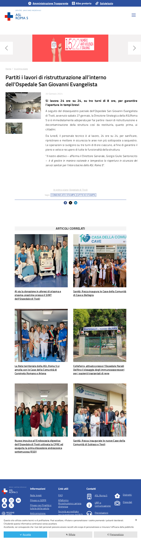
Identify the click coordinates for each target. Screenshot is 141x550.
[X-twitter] (11, 505)
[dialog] (70, 532)
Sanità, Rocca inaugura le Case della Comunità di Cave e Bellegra (99, 293)
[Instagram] (11, 500)
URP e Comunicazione (103, 504)
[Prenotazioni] (89, 514)
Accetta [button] (27, 534)
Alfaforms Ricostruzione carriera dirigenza (69, 503)
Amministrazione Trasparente (50, 3)
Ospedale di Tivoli (78, 190)
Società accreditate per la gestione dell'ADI (70, 513)
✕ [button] (136, 520)
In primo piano (61, 190)
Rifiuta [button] (72, 534)
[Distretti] (117, 496)
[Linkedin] (18, 500)
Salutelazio (106, 3)
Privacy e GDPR (38, 500)
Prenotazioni (101, 513)
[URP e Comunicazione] (89, 505)
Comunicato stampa (63, 195)
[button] (65, 202)
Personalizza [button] (117, 534)
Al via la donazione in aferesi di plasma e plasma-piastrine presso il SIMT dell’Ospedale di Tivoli (38, 295)
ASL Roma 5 (101, 495)
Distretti (127, 495)
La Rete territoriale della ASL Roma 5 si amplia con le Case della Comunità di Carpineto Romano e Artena (37, 369)
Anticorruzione (38, 513)
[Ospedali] (117, 503)
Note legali (36, 495)
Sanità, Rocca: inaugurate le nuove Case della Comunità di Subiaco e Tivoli (99, 442)
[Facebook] (4, 500)
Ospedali (127, 502)
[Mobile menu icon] (133, 15)
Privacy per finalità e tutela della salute (41, 506)
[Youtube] (4, 505)
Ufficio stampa (86, 195)
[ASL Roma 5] (89, 496)
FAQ (60, 495)
